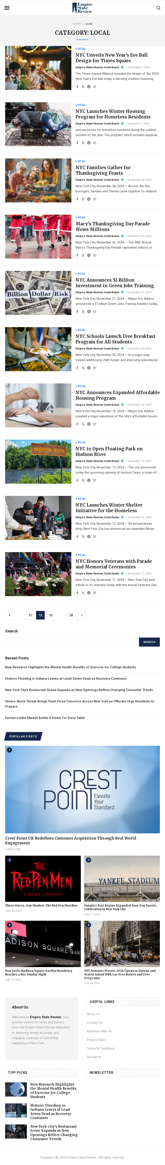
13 (50, 615)
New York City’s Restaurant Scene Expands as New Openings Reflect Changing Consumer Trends (79, 690)
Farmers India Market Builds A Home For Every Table (45, 718)
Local (81, 48)
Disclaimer (94, 1057)
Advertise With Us (99, 1031)
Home (77, 23)
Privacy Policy (96, 1040)
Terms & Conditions (101, 1048)
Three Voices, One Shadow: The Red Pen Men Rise (41, 905)
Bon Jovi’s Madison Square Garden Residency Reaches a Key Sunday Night (38, 972)
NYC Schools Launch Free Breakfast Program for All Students (115, 339)
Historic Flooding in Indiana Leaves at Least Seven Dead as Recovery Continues (66, 678)
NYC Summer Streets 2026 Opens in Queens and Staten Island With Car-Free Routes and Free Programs (120, 974)
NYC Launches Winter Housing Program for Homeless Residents (113, 114)
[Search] (158, 8)
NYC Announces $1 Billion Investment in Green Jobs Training (115, 282)
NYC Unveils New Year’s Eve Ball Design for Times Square (112, 57)
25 (71, 615)
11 (30, 615)
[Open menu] (6, 8)
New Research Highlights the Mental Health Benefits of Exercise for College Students (70, 667)
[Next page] (81, 615)
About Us (93, 1014)
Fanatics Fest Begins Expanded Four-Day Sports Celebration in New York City (120, 907)
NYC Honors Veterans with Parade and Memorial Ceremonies (114, 564)
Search (149, 642)
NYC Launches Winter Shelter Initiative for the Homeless (109, 507)
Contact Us (95, 1023)
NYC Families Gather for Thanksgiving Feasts (103, 170)
